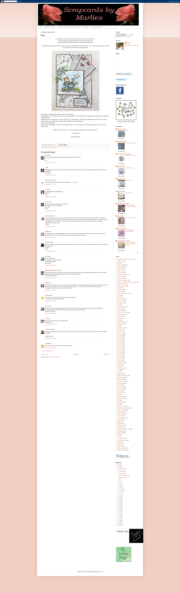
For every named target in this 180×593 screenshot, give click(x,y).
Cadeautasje (120, 268)
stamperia (119, 427)
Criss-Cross (120, 291)
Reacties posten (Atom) (55, 357)
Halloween (120, 316)
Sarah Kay (120, 415)
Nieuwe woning (121, 398)
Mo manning (120, 392)
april (120, 487)
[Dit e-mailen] (59, 145)
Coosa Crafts (120, 276)
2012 (118, 520)
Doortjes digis (120, 303)
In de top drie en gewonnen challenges (69, 27)
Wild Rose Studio (121, 450)
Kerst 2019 (120, 349)
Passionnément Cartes (124, 241)
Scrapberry (120, 419)
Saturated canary (121, 417)
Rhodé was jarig (129, 167)
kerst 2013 (120, 337)
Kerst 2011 (120, 333)
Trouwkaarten (120, 438)
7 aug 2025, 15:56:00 (50, 265)
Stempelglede (120, 431)
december (121, 469)
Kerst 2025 (120, 360)
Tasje (118, 434)
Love (118, 371)
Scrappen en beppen (123, 203)
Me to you (119, 385)
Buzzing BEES (129, 192)
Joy (118, 326)
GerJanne (47, 295)
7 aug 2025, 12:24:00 (50, 237)
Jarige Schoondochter (124, 475)
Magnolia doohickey (122, 375)
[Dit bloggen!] (61, 145)
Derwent (119, 295)
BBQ (120, 480)
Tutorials (85, 27)
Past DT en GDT (50, 27)
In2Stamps (120, 318)
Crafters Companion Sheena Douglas (126, 282)
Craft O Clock (120, 278)
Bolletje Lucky (121, 179)
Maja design (48, 147)
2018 (118, 507)
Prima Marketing (121, 410)
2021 (118, 500)
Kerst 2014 (120, 339)
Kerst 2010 (120, 331)
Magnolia (119, 373)
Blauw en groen (123, 477)
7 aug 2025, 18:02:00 (50, 277)
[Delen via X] (63, 145)
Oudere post (106, 354)
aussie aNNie (121, 191)
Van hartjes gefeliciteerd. (131, 143)
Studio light (120, 433)
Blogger (101, 571)
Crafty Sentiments (121, 286)
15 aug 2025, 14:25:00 (51, 338)
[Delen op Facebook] (64, 145)
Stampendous (120, 425)
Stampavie (120, 423)
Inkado (119, 320)
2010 (118, 524)
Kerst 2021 (120, 352)
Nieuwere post (45, 354)
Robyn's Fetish (121, 412)
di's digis (119, 297)
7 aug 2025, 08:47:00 (50, 162)
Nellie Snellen (120, 396)
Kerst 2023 (120, 356)
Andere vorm (120, 261)
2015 (118, 513)
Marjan (47, 231)
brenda (47, 155)
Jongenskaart (120, 324)
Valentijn (119, 442)
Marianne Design (121, 381)
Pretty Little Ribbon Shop (123, 408)
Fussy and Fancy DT (122, 312)
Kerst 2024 (120, 358)
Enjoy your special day (131, 155)
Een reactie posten (48, 351)
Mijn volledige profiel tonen (131, 45)
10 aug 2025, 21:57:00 (51, 324)
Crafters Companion (122, 280)
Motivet (119, 394)
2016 (118, 511)
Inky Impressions (121, 322)
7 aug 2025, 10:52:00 (50, 175)
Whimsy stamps (121, 448)
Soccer (127, 130)
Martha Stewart (121, 383)
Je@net (47, 343)
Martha (47, 256)
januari (121, 491)
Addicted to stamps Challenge (124, 259)
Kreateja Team (121, 362)
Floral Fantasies (122, 228)
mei (120, 484)
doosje (119, 305)
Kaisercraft (120, 329)
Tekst (118, 436)
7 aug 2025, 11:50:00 (50, 226)
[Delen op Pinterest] (66, 145)
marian (47, 306)
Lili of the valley (121, 368)
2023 (118, 496)
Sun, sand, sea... (129, 180)
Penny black (120, 402)
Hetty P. (47, 202)
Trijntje (47, 282)
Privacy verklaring (96, 27)
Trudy (46, 318)
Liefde (118, 366)
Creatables (120, 289)
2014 (118, 516)
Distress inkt (120, 299)
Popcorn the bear (121, 406)
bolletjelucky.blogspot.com (52, 270)
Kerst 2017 (120, 345)
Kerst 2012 (120, 335)
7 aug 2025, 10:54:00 (50, 184)
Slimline (119, 421)
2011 (118, 522)
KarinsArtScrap (49, 180)
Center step (120, 270)
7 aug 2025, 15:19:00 (50, 251)
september (121, 471)
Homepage (76, 354)
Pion (118, 404)
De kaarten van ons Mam (124, 154)
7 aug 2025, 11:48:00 (50, 211)
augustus (121, 473)
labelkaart (119, 364)
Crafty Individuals (121, 284)
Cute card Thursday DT (123, 293)
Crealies (119, 287)
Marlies (128, 43)
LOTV (118, 370)
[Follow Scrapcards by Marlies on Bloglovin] (124, 75)
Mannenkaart (54, 147)
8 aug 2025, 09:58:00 (50, 313)
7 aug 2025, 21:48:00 (50, 301)
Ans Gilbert (48, 242)
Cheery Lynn (120, 272)
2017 (118, 509)
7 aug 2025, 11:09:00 (50, 196)
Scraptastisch (48, 216)
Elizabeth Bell (120, 310)
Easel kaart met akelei (131, 217)
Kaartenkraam (49, 329)
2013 (118, 518)
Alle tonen (137, 252)
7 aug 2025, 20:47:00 (50, 290)
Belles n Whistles (121, 265)
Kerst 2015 (120, 341)
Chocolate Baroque (122, 274)
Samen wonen (121, 413)
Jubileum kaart (121, 328)
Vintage (119, 444)
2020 (118, 503)
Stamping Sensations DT (123, 429)
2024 (118, 494)
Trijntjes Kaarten (122, 141)
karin (46, 189)
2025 (118, 467)
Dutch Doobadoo (121, 307)
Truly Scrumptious (121, 440)
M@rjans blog (121, 166)
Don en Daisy (120, 301)
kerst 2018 (120, 347)
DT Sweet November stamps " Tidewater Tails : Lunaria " (131, 244)
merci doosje (120, 389)
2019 (118, 505)
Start (40, 27)
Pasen (118, 400)
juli (120, 482)
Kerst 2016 (120, 343)
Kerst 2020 (120, 350)
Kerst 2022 (120, 354)
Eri (46, 167)
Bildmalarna (120, 266)
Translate (128, 36)
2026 (118, 465)
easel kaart (120, 309)
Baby (118, 263)
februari (121, 489)
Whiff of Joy (120, 446)
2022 (118, 498)
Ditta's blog (121, 216)
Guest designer (121, 314)
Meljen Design (121, 387)
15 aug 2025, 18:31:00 (51, 347)
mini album (120, 390)
